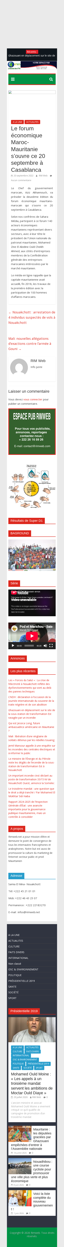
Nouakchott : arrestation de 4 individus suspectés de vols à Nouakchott (31, 317)
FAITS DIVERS (16, 952)
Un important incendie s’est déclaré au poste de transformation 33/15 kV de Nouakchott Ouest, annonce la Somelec (31, 779)
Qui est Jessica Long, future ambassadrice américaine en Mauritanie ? (31, 726)
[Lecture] (13, 645)
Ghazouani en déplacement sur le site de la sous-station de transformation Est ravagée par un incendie (31, 713)
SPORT (12, 998)
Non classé (14, 963)
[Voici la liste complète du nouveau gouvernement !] (19, 1192)
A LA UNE (17, 122)
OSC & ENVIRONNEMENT (23, 969)
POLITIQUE (15, 975)
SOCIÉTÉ (13, 992)
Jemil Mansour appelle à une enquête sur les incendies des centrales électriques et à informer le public (31, 749)
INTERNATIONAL (18, 958)
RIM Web (43, 175)
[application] (32, 603)
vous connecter (32, 399)
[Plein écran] (51, 645)
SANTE (12, 986)
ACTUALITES (32, 122)
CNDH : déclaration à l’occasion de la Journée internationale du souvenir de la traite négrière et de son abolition (31, 700)
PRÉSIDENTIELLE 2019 (21, 981)
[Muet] (45, 645)
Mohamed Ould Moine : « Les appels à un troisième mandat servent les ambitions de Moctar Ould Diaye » (32, 1083)
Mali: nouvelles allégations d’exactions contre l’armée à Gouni (29, 343)
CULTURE (14, 946)
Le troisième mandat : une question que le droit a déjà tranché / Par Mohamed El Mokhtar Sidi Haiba (31, 792)
